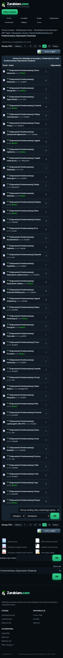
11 (30, 46)
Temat (4, 65)
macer (14, 231)
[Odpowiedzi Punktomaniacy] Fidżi (23, 404)
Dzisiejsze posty (8, 615)
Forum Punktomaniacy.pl (41, 33)
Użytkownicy (54, 18)
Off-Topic (6, 33)
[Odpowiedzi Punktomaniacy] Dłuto (24, 211)
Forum (9, 18)
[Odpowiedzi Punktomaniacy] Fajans (24, 307)
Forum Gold (9, 22)
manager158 (23, 389)
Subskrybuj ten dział (50, 58)
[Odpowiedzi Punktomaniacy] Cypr (23, 483)
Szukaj (39, 18)
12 (35, 46)
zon (24, 99)
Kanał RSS (6, 633)
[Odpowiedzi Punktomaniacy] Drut (23, 228)
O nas (39, 22)
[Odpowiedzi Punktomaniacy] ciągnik (24, 140)
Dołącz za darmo (10, 12)
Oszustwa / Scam (20, 33)
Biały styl (5, 637)
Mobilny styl (6, 641)
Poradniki (24, 18)
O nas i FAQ (37, 615)
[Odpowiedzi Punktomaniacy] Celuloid (25, 105)
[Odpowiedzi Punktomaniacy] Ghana (24, 491)
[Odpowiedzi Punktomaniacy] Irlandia (24, 369)
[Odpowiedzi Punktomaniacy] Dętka (24, 184)
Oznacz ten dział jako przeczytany (27, 58)
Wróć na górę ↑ (8, 645)
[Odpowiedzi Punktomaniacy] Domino (25, 219)
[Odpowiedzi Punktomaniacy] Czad (23, 474)
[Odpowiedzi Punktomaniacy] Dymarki (25, 254)
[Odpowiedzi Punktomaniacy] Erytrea (24, 456)
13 (40, 46)
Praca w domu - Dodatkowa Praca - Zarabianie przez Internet (29, 30)
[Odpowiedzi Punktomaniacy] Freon (24, 342)
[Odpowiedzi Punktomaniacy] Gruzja (24, 377)
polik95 (15, 310)
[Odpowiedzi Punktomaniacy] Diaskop (25, 202)
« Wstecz (18, 46)
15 (49, 46)
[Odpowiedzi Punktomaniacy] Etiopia (24, 500)
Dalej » (56, 46)
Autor (11, 65)
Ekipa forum (6, 623)
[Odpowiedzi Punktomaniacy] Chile (24, 465)
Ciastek (34, 134)
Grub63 (24, 82)
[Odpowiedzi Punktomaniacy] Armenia (25, 412)
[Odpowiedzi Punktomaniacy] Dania (24, 430)
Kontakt (36, 619)
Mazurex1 (25, 161)
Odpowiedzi (56, 65)
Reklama (24, 22)
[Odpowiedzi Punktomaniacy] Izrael (24, 439)
